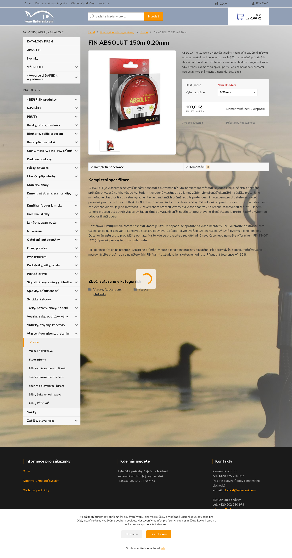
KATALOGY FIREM (40, 41)
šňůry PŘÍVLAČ (39, 403)
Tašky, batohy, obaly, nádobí (47, 308)
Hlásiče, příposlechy (41, 176)
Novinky (32, 59)
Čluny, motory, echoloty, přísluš (49, 151)
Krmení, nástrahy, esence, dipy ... (49, 195)
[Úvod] (53, 16)
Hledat (153, 16)
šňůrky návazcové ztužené (46, 377)
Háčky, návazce (38, 168)
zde (163, 548)
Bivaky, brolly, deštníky (43, 125)
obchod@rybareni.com (239, 490)
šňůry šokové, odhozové (45, 394)
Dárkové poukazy (39, 159)
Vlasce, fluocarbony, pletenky (48, 334)
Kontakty (104, 3)
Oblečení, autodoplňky (43, 240)
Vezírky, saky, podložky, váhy (47, 316)
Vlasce (34, 342)
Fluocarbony (37, 360)
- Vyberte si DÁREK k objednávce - (42, 77)
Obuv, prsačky (37, 248)
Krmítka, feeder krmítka (44, 206)
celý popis (235, 72)
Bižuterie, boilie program (45, 134)
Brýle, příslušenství (41, 142)
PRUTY (32, 117)
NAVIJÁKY (34, 108)
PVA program (36, 257)
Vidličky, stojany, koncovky (46, 325)
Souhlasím (159, 534)
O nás (27, 3)
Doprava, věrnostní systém (51, 3)
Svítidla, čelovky (39, 299)
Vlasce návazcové (41, 351)
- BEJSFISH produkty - (43, 100)
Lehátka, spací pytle (42, 223)
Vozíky (31, 412)
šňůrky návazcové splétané (47, 368)
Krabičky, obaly (37, 185)
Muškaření (34, 231)
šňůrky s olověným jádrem (46, 386)
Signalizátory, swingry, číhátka (49, 282)
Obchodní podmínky (83, 3)
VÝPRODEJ (35, 67)
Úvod (91, 32)
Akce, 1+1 (34, 50)
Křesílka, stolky (38, 214)
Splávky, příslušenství (42, 291)
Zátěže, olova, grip (40, 421)
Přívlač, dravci (37, 274)
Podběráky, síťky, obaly (43, 265)
